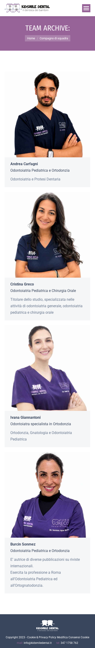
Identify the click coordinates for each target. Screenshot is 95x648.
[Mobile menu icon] (86, 8)
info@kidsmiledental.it (38, 643)
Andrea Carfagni (24, 164)
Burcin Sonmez (23, 544)
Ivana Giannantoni (25, 417)
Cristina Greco (22, 284)
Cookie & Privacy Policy (41, 637)
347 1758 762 (69, 643)
